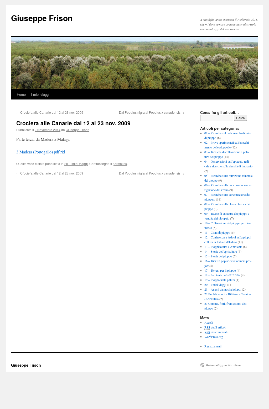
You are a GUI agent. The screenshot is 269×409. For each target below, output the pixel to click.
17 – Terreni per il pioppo (220, 270)
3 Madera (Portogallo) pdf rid (40, 151)
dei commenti (215, 332)
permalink (120, 163)
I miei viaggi (40, 94)
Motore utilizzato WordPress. (223, 365)
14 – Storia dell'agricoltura (220, 251)
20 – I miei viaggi (215, 284)
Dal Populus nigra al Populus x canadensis (151, 112)
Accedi (208, 322)
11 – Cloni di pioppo (217, 232)
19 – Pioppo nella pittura (219, 280)
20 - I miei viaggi (76, 163)
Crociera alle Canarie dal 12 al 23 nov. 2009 (49, 112)
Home (21, 94)
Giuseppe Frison (42, 17)
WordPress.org (213, 337)
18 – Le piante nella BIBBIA (222, 275)
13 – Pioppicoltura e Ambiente (223, 247)
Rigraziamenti (212, 346)
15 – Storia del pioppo (218, 256)
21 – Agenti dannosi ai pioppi (222, 289)
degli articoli (215, 327)
